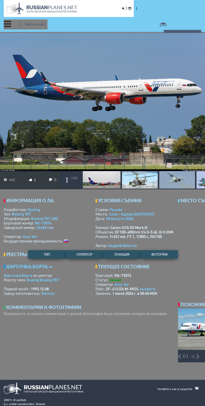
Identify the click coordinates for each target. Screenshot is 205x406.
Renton (48, 293)
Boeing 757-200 (44, 218)
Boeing (34, 209)
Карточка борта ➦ (29, 266)
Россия (116, 209)
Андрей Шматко (122, 245)
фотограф (159, 254)
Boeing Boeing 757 (43, 280)
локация (122, 254)
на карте (147, 289)
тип (50, 227)
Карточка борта (18, 275)
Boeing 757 (21, 214)
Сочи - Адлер (131, 214)
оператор (84, 254)
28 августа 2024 (119, 218)
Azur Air (30, 236)
